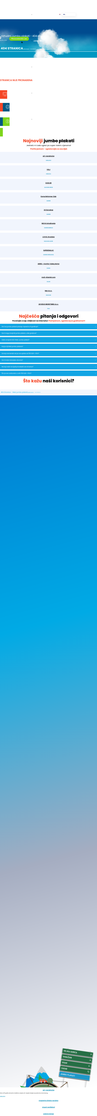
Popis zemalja (38, 93)
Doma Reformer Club (48, 196)
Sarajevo (48, 160)
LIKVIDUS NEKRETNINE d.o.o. (49, 304)
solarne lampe (48, 1114)
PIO (34, 145)
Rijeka (48, 268)
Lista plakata (38, 119)
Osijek (48, 281)
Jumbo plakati (38, 41)
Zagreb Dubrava (48, 227)
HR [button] (61, 14)
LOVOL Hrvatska (49, 237)
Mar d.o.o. (48, 291)
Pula (48, 308)
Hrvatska (36, 67)
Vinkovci (48, 173)
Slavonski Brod (48, 187)
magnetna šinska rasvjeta (48, 1101)
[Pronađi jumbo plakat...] (92, 15)
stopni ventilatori (48, 1107)
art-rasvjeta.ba (48, 156)
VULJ (48, 169)
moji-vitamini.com (48, 277)
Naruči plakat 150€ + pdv (20, 38)
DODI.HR (48, 183)
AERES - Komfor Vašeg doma (48, 264)
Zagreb (48, 200)
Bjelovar (48, 295)
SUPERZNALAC (48, 250)
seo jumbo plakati (9, 14)
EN (65, 14)
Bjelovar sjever (48, 241)
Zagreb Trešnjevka (48, 254)
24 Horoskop (48, 210)
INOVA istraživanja (48, 223)
